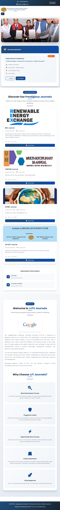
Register (20, 78)
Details (10, 78)
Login (53, 3)
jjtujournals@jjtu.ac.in (23, 4)
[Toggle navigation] (2, 13)
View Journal (9, 122)
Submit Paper (30, 145)
